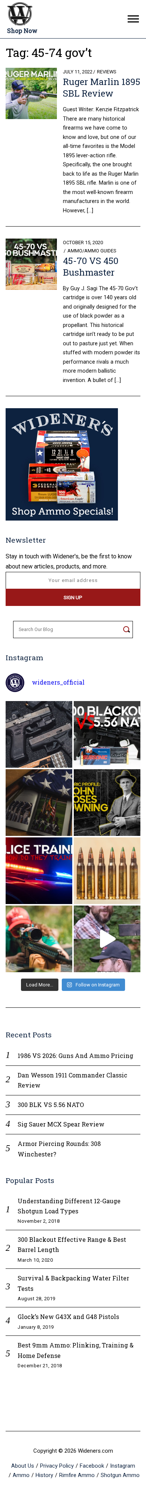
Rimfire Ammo (77, 1475)
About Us (22, 1465)
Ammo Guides (100, 251)
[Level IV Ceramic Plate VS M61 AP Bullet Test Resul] (107, 939)
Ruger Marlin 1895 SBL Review (101, 87)
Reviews (106, 72)
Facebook (92, 1465)
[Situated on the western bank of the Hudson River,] (39, 802)
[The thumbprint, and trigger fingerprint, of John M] (107, 802)
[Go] (126, 629)
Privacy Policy (57, 1465)
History (44, 1475)
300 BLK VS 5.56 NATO (51, 1105)
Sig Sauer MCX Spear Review (61, 1124)
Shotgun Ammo (120, 1475)
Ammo (74, 251)
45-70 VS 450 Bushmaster (90, 266)
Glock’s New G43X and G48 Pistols (68, 1316)
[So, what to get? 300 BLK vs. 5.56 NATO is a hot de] (107, 734)
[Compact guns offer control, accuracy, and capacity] (39, 734)
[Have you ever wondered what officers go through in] (39, 870)
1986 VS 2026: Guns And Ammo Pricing (75, 1055)
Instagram (122, 1465)
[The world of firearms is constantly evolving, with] (107, 870)
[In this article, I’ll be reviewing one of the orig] (39, 939)
